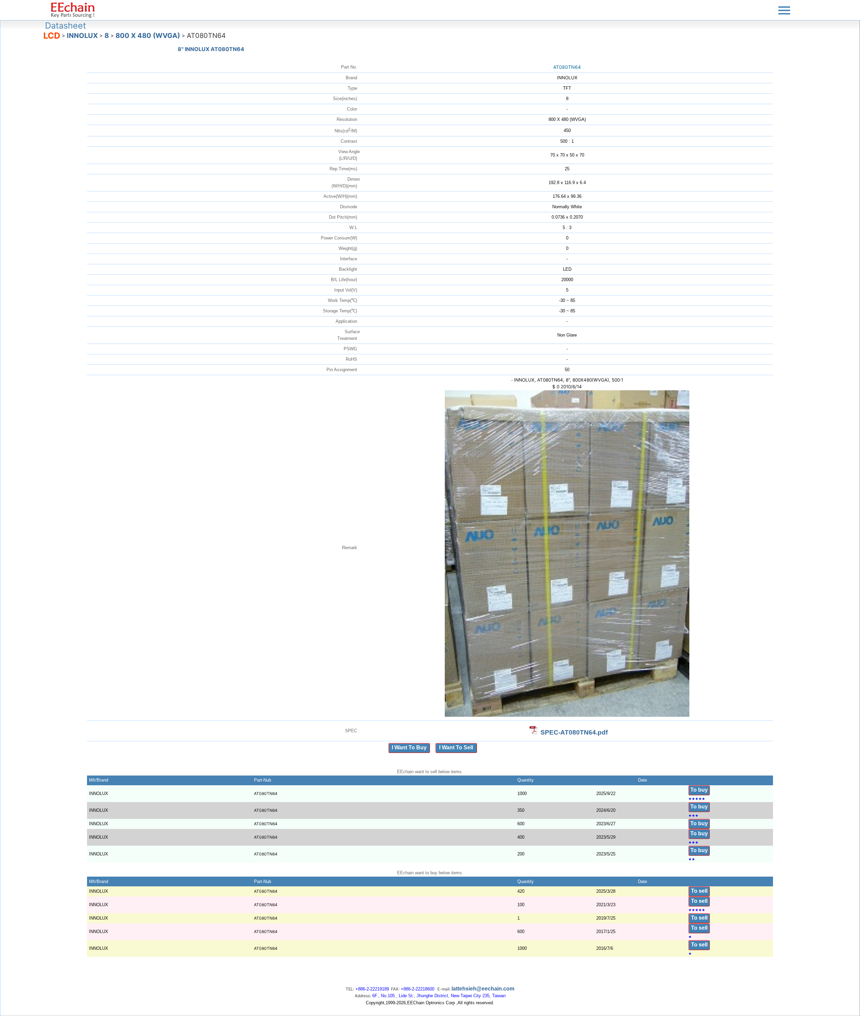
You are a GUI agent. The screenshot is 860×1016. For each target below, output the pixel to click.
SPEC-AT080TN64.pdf (574, 732)
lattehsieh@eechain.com (483, 988)
